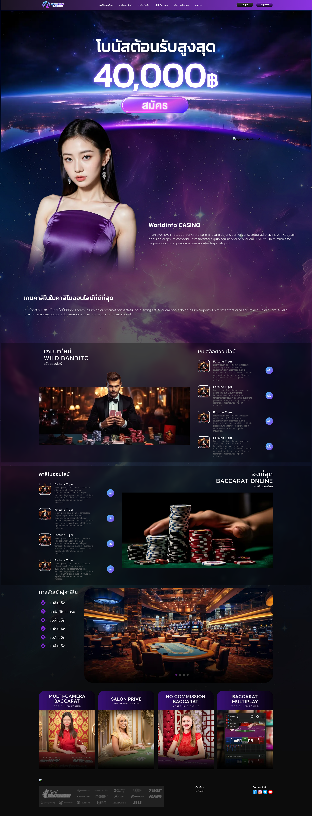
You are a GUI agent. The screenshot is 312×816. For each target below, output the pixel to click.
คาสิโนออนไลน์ (125, 5)
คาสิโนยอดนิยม (106, 5)
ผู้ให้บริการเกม (162, 5)
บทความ (198, 5)
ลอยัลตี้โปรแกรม (62, 611)
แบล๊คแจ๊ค (199, 791)
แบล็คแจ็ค (57, 603)
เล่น (269, 370)
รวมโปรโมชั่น (143, 5)
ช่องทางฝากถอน (181, 5)
